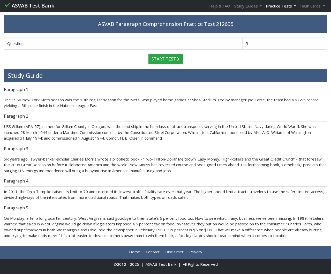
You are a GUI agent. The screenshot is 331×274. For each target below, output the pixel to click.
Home (134, 251)
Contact (153, 251)
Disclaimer (174, 251)
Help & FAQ (219, 6)
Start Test (164, 59)
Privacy (195, 251)
